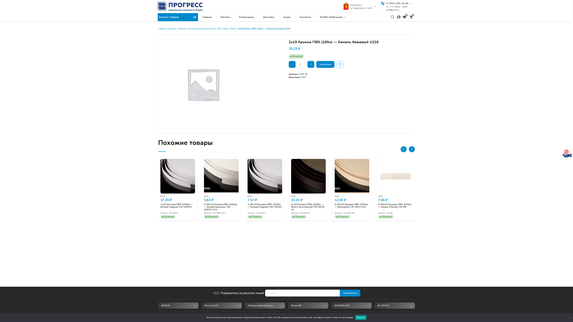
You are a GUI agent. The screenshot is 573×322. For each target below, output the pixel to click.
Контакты (305, 17)
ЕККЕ (233, 28)
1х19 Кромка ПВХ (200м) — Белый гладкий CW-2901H (176, 205)
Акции (287, 17)
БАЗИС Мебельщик (331, 17)
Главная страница (167, 28)
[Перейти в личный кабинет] (399, 17)
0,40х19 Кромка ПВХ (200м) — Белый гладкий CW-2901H (265, 205)
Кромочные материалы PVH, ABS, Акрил (208, 28)
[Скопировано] (306, 74)
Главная (207, 17)
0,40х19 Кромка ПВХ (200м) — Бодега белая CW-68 (394, 205)
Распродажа (246, 17)
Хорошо (361, 317)
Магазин (225, 17)
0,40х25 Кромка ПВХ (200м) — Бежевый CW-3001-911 (351, 205)
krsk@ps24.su (392, 9)
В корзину (325, 64)
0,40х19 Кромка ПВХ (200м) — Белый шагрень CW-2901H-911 (220, 207)
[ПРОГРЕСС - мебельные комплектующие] (180, 6)
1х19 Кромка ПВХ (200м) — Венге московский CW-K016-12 (308, 207)
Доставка (268, 17)
